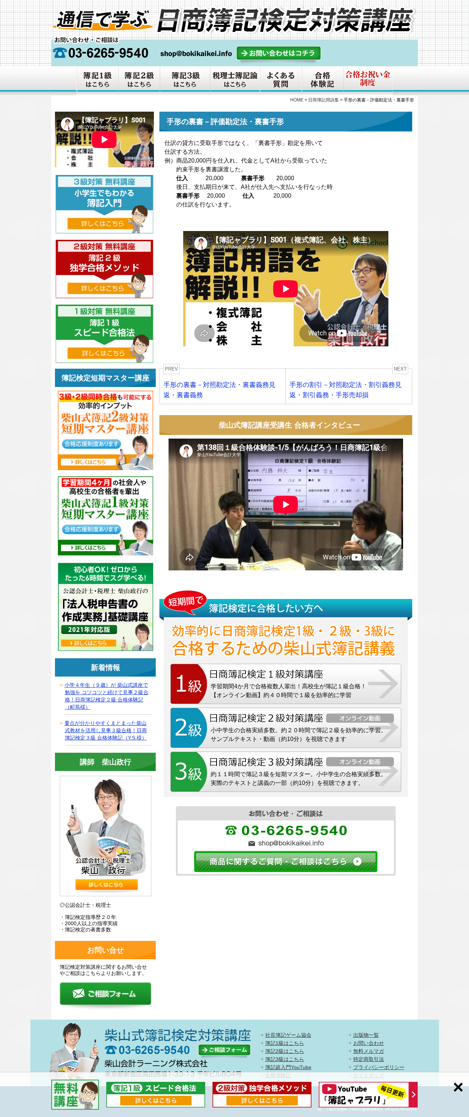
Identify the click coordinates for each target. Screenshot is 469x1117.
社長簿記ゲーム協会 (288, 1035)
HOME (296, 100)
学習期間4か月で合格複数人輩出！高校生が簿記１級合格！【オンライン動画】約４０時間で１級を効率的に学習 (288, 690)
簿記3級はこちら (284, 1059)
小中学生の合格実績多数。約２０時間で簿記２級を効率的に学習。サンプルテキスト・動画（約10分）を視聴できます (299, 734)
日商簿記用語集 (323, 100)
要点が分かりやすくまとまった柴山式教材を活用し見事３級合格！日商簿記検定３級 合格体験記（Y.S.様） (105, 730)
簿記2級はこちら (284, 1051)
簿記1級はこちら (284, 1043)
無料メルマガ (368, 1051)
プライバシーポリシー (379, 1067)
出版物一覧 (366, 1035)
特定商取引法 (368, 1059)
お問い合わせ (368, 1043)
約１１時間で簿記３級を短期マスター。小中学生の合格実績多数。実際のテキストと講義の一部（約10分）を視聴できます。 (299, 778)
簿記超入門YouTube (288, 1067)
